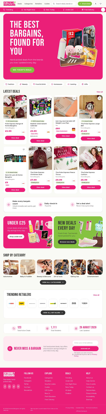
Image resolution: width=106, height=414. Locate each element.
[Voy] (74, 129)
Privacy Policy (70, 408)
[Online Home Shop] (74, 303)
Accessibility (90, 396)
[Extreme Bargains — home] (9, 3)
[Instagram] (9, 386)
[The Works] (53, 303)
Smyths (32, 128)
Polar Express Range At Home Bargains (14, 125)
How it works (91, 384)
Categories (28, 4)
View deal (15, 138)
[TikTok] (13, 386)
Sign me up (85, 349)
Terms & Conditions (91, 408)
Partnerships (90, 390)
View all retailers (51, 313)
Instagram (27, 381)
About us (89, 378)
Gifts (86, 84)
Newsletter (28, 390)
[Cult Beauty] (63, 303)
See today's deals (22, 70)
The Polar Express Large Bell (90, 125)
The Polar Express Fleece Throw (65, 173)
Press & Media (91, 393)
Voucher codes (50, 384)
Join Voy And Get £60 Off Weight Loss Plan (65, 122)
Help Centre (90, 381)
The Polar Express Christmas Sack (37, 173)
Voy (57, 125)
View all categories (51, 282)
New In (47, 393)
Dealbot (68, 393)
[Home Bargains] (23, 132)
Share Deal (86, 4)
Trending (9, 10)
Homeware (58, 84)
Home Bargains (9, 128)
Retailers (38, 4)
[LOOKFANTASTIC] (42, 303)
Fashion (11, 84)
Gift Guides (49, 390)
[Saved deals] (101, 4)
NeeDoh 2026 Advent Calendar (38, 125)
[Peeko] (21, 303)
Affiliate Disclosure (81, 411)
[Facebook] (5, 386)
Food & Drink (41, 84)
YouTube (27, 387)
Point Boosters (50, 396)
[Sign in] (96, 4)
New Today (50, 10)
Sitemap (89, 400)
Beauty (25, 84)
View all (100, 92)
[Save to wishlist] (24, 98)
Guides (47, 4)
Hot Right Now (29, 10)
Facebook (27, 378)
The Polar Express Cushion (88, 173)
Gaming (73, 84)
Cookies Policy (80, 408)
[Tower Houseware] (84, 303)
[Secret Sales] (32, 303)
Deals (20, 4)
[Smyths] (48, 132)
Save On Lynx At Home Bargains (13, 176)
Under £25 (69, 10)
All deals (68, 390)
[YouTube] (18, 386)
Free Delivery (89, 10)
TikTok (26, 384)
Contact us (90, 387)
